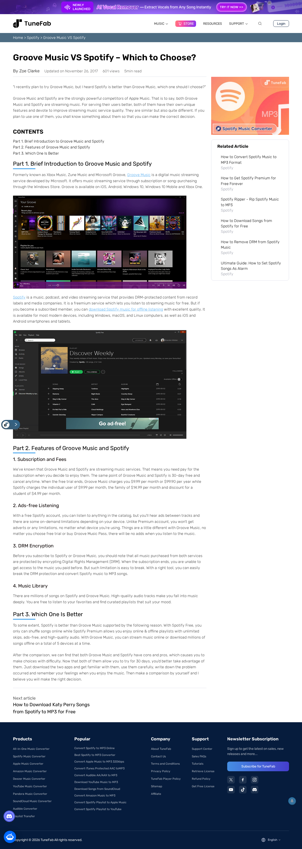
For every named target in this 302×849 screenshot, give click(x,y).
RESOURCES (212, 24)
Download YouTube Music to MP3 (96, 782)
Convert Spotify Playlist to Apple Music (100, 802)
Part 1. (58, 141)
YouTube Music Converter (30, 786)
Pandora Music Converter (30, 794)
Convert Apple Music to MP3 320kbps (99, 761)
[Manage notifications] (292, 801)
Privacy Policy (160, 771)
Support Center (202, 749)
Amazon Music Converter (30, 771)
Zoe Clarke (29, 71)
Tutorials (197, 763)
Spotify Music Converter (29, 756)
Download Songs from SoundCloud (97, 789)
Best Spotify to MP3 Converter (94, 755)
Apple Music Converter (28, 763)
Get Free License (203, 786)
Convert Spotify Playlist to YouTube (98, 809)
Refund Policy (201, 778)
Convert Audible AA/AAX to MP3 (95, 775)
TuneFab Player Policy (166, 778)
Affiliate (156, 794)
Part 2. (51, 147)
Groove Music (139, 174)
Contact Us (158, 756)
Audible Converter (25, 808)
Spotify (33, 37)
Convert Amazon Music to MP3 (94, 795)
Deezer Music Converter (29, 778)
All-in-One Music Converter (31, 749)
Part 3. (36, 153)
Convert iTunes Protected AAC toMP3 (99, 768)
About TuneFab (161, 749)
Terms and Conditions (165, 763)
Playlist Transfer (24, 816)
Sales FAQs (199, 756)
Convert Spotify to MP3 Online (94, 748)
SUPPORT (236, 24)
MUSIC (159, 24)
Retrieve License (203, 771)
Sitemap (156, 786)
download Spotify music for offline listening (126, 309)
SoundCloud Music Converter (32, 801)
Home (18, 37)
